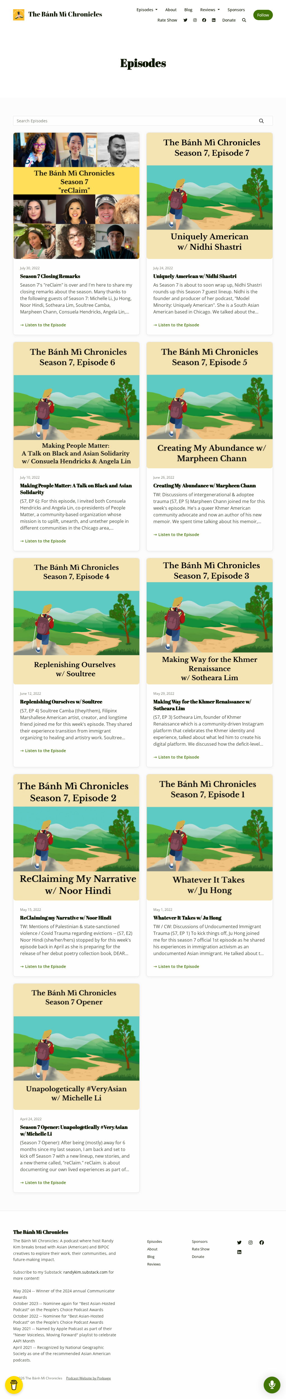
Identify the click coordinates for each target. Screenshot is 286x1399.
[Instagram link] (195, 20)
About (171, 9)
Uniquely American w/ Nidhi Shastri (195, 276)
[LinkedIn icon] (239, 1252)
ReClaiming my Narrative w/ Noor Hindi (65, 917)
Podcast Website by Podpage (88, 1378)
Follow (263, 15)
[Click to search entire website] (244, 20)
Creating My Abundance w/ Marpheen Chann (204, 485)
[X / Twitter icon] (239, 1242)
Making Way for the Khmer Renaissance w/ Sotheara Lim (202, 704)
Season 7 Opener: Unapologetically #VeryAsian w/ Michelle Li (74, 1130)
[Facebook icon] (261, 1242)
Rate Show (167, 20)
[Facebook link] (204, 20)
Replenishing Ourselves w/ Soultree (61, 701)
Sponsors (236, 9)
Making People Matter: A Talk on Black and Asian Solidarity (76, 488)
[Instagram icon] (250, 1242)
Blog (188, 9)
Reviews (208, 9)
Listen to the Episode (45, 324)
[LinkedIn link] (213, 20)
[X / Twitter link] (185, 20)
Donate (229, 20)
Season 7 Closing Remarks (50, 276)
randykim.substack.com (85, 1272)
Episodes (145, 9)
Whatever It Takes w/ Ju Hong (187, 917)
